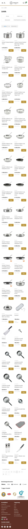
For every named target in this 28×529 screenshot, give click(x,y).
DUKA (15, 507)
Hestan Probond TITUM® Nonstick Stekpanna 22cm (6, 267)
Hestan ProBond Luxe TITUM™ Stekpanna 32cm (19, 193)
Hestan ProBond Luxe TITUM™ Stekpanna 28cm (7, 193)
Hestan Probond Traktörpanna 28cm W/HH (18, 292)
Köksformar (19, 16)
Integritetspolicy (4, 507)
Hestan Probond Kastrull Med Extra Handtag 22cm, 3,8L (20, 44)
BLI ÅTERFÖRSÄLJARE (18, 516)
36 (6, 26)
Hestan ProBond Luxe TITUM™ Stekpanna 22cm (19, 168)
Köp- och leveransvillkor (5, 506)
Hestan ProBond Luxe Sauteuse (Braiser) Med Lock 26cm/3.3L (20, 120)
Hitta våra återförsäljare (6, 514)
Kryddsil (16, 315)
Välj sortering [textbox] (13, 26)
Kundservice (3, 509)
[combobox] (14, 26)
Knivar (7, 16)
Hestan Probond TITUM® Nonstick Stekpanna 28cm (18, 267)
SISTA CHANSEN (17, 514)
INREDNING (16, 511)
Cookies (2, 511)
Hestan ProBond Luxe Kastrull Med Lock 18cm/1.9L (7, 120)
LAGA (15, 504)
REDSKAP (16, 509)
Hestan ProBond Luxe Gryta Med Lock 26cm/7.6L (19, 69)
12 (3, 26)
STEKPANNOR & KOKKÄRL (20, 20)
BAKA (15, 506)
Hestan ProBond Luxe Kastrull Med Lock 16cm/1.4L (19, 94)
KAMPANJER (16, 512)
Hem (2, 7)
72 (9, 26)
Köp (11, 50)
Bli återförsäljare (4, 512)
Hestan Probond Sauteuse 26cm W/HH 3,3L (7, 218)
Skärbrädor (7, 20)
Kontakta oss (3, 504)
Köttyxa (3, 338)
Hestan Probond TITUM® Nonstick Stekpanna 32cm (6, 292)
